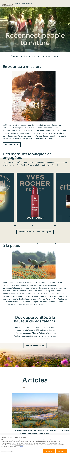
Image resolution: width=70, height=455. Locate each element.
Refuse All (61, 451)
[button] (32, 225)
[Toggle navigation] (67, 3)
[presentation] (15, 225)
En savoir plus (11, 145)
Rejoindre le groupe (35, 345)
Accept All (49, 451)
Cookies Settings (7, 451)
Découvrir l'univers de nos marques (35, 232)
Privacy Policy (19, 446)
